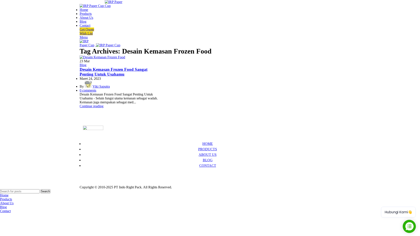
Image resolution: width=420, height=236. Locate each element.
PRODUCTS (207, 149)
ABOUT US (208, 154)
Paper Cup (90, 174)
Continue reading (91, 106)
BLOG (208, 160)
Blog (83, 65)
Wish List (86, 33)
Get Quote (87, 29)
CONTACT (207, 165)
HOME (207, 144)
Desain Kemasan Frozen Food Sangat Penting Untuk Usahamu (113, 71)
